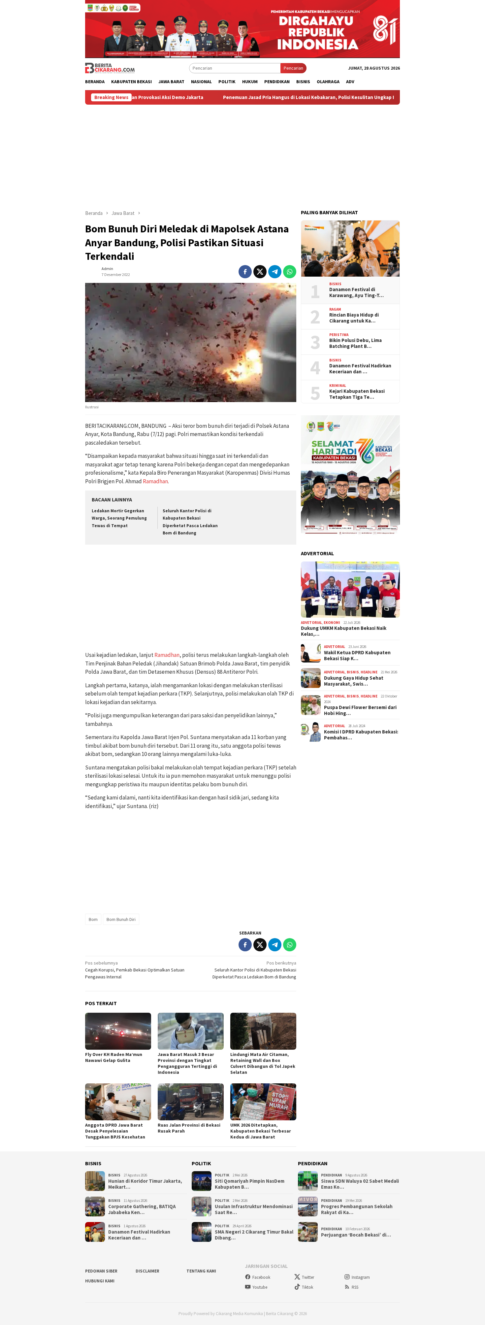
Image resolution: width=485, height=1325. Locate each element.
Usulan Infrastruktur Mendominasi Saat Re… (254, 1209)
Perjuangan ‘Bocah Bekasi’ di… (356, 1235)
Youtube (259, 1287)
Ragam (335, 309)
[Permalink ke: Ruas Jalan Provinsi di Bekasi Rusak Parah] (191, 1101)
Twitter (308, 1277)
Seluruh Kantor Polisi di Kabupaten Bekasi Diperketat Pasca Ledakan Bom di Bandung (254, 970)
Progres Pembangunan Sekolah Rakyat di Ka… (357, 1209)
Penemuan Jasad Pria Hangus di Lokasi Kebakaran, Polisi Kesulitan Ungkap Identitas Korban (274, 97)
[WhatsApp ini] (289, 271)
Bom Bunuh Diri (121, 919)
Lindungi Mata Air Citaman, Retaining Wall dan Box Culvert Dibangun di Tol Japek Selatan (262, 1063)
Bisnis (335, 284)
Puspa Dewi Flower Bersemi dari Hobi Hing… (360, 710)
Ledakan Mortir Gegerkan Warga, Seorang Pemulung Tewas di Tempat (119, 518)
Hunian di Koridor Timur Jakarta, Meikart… (145, 1184)
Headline (369, 672)
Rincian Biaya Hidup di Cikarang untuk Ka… (354, 318)
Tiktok (307, 1287)
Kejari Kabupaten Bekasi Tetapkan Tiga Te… (357, 394)
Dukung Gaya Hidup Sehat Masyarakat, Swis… (353, 681)
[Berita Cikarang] (110, 68)
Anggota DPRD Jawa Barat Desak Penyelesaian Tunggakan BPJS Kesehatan (115, 1131)
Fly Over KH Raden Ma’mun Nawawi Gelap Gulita (113, 1057)
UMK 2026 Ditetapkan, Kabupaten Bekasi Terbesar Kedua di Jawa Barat (260, 1131)
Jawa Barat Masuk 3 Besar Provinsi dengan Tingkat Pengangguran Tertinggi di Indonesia (187, 1063)
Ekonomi (332, 622)
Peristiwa (338, 334)
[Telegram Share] (274, 271)
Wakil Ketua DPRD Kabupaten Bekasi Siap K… (357, 656)
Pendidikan (331, 1175)
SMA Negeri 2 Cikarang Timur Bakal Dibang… (254, 1235)
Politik (222, 1175)
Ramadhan (155, 481)
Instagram (361, 1277)
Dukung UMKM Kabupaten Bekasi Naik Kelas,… (343, 631)
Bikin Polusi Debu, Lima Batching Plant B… (355, 343)
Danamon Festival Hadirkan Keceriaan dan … (360, 369)
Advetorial (311, 622)
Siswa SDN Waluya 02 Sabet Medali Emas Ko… (360, 1184)
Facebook (261, 1277)
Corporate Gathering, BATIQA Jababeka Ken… (142, 1209)
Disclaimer (147, 1271)
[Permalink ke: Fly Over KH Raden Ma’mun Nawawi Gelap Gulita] (118, 1031)
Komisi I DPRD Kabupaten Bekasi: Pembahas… (361, 735)
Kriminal (337, 385)
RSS (355, 1287)
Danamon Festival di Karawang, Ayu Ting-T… (356, 292)
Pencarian (293, 68)
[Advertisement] (242, 154)
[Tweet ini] (260, 271)
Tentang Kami (201, 1271)
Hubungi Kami (99, 1281)
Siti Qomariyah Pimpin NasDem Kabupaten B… (249, 1184)
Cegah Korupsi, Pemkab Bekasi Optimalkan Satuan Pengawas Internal (134, 970)
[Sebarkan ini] (245, 271)
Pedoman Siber (101, 1271)
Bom (93, 919)
